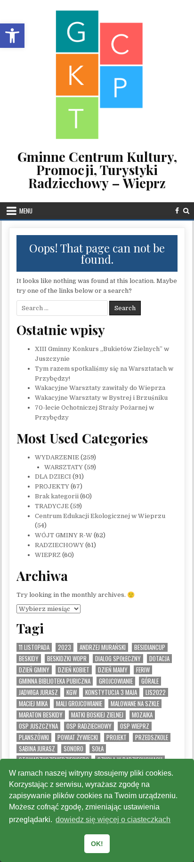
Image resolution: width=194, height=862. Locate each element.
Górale (150, 681)
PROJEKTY (52, 486)
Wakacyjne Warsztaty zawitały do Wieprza (100, 387)
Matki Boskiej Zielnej (97, 714)
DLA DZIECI (53, 476)
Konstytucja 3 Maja (111, 692)
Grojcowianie (116, 681)
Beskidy (29, 658)
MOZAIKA (142, 714)
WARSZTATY (63, 467)
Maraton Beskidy (41, 714)
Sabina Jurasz (37, 748)
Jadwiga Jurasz (38, 692)
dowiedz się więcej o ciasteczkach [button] (113, 820)
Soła (98, 748)
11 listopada (34, 647)
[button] (12, 35)
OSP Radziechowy (89, 726)
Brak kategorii (57, 496)
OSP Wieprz (134, 726)
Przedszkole (151, 737)
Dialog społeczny (118, 658)
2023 (64, 647)
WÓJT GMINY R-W (63, 535)
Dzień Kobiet (73, 669)
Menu (25, 210)
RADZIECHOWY (59, 545)
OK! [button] (97, 843)
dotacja (159, 658)
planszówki (34, 737)
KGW (71, 692)
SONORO (73, 748)
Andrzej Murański (103, 647)
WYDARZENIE (57, 457)
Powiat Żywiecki (77, 737)
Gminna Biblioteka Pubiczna (54, 681)
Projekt (116, 737)
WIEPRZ (48, 554)
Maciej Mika (33, 703)
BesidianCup (149, 647)
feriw (143, 669)
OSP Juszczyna (38, 726)
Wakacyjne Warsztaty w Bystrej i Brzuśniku (101, 397)
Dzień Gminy (34, 669)
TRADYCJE (52, 506)
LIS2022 (156, 692)
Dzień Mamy (113, 669)
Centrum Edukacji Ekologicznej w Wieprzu (100, 515)
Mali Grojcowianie (79, 703)
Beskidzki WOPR (67, 658)
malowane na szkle (135, 703)
